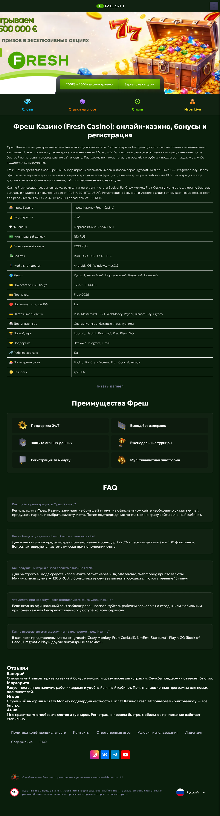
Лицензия (193, 732)
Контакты (81, 732)
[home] (110, 6)
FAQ (43, 742)
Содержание (22, 742)
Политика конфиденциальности (38, 732)
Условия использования (158, 732)
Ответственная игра (113, 732)
